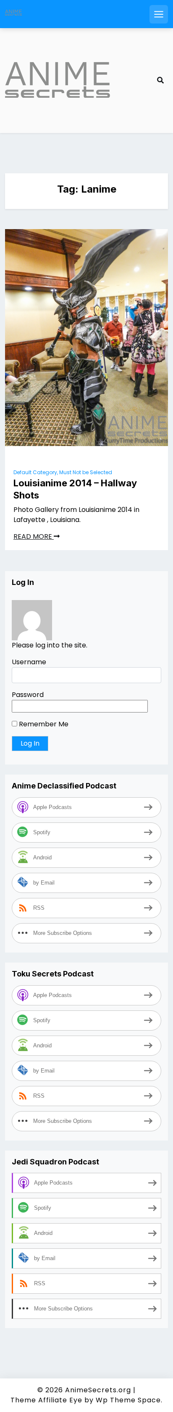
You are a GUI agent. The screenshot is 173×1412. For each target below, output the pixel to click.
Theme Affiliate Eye (46, 1400)
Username (29, 662)
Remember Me (42, 724)
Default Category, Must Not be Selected (62, 472)
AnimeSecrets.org (98, 1390)
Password (28, 694)
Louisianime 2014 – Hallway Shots (75, 489)
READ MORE (33, 536)
